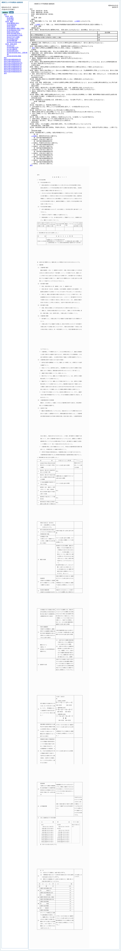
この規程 (77, 21)
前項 (33, 48)
